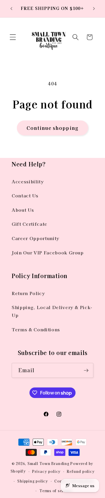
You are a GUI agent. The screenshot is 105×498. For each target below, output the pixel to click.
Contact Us (25, 195)
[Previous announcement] (11, 8)
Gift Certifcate (29, 223)
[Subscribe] (86, 370)
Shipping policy (32, 480)
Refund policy (80, 471)
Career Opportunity (36, 238)
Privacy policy (46, 471)
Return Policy (28, 293)
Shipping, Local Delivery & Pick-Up (52, 311)
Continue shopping (52, 127)
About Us (23, 209)
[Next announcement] (94, 8)
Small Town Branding (48, 463)
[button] (13, 37)
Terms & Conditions (36, 329)
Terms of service (55, 490)
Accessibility (28, 181)
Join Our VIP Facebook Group (48, 252)
